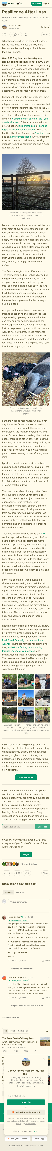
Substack (13, 1145)
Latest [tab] (12, 1031)
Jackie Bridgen (14, 916)
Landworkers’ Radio (20, 136)
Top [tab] (5, 1031)
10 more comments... (11, 1017)
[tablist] (13, 892)
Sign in (46, 4)
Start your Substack (19, 1138)
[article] (26, 1045)
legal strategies (26, 126)
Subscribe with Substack (28, 1112)
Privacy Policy (30, 1123)
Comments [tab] (8, 892)
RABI (43, 533)
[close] (44, 1059)
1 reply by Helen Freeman (22, 968)
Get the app (39, 1138)
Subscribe (36, 4)
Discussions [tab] (23, 1031)
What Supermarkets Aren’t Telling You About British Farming (19, 1043)
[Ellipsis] (48, 917)
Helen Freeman (15, 26)
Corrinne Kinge (15, 977)
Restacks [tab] (20, 892)
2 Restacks (33, 864)
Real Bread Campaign (13, 640)
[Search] (47, 1031)
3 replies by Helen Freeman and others (27, 1005)
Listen (46, 27)
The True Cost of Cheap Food (18, 1038)
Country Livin (41, 133)
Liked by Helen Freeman (19, 920)
